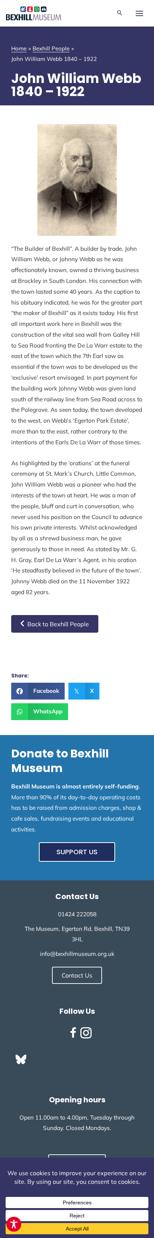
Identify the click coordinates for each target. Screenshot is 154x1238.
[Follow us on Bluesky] (21, 1059)
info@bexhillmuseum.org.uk (77, 953)
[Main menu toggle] (139, 13)
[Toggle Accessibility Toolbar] (14, 1224)
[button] (119, 13)
